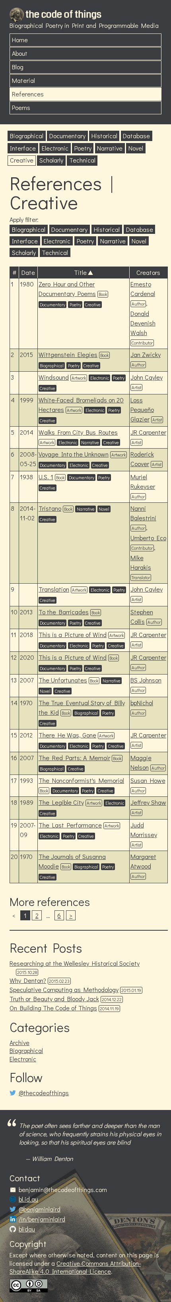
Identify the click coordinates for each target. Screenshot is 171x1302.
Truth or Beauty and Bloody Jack (54, 998)
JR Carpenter (148, 432)
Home (20, 39)
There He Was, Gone (67, 735)
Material (23, 80)
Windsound (54, 377)
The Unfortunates (63, 680)
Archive (19, 1042)
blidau (27, 1229)
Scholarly (51, 160)
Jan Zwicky (145, 354)
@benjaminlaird (39, 1209)
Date (28, 272)
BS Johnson (145, 680)
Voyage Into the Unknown (74, 454)
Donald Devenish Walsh (142, 323)
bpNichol (141, 702)
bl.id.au (28, 1199)
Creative (21, 160)
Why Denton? (28, 980)
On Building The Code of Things (53, 1008)
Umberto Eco (148, 537)
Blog (17, 67)
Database (136, 135)
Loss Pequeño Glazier (142, 409)
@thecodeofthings (44, 1093)
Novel (135, 148)
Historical (104, 135)
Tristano (50, 508)
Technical (82, 160)
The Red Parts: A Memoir (74, 757)
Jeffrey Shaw (148, 802)
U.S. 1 (46, 477)
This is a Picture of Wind (73, 634)
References (28, 94)
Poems (21, 107)
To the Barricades (64, 612)
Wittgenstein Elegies (68, 354)
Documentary (67, 135)
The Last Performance (70, 825)
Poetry (82, 148)
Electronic (55, 148)
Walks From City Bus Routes (78, 432)
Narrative (109, 148)
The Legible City (61, 802)
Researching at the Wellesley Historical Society (75, 963)
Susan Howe (147, 780)
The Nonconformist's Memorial (81, 780)
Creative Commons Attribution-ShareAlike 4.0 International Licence (75, 1267)
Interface (23, 148)
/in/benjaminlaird (42, 1219)
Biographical (26, 135)
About (19, 53)
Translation (54, 589)
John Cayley (146, 377)
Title (80, 272)
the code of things (63, 14)
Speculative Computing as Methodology (64, 989)
